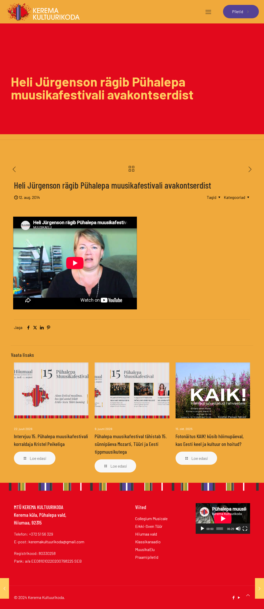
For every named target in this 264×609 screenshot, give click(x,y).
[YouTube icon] (239, 597)
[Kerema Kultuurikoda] (43, 11)
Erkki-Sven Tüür (148, 526)
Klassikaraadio (148, 541)
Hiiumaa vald (146, 533)
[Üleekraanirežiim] (245, 528)
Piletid (237, 11)
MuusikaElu (145, 549)
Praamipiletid (146, 557)
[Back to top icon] (248, 595)
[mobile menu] (208, 11)
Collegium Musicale (151, 518)
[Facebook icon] (233, 597)
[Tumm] (238, 528)
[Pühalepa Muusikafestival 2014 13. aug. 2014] (259, 588)
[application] (223, 518)
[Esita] (202, 528)
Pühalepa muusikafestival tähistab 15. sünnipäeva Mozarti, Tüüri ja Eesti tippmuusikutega (131, 444)
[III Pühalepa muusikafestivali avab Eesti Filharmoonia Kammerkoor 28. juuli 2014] (4, 588)
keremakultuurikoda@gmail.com (56, 541)
